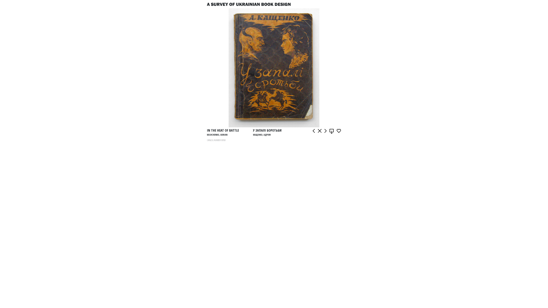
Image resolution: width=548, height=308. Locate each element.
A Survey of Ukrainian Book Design (249, 4)
